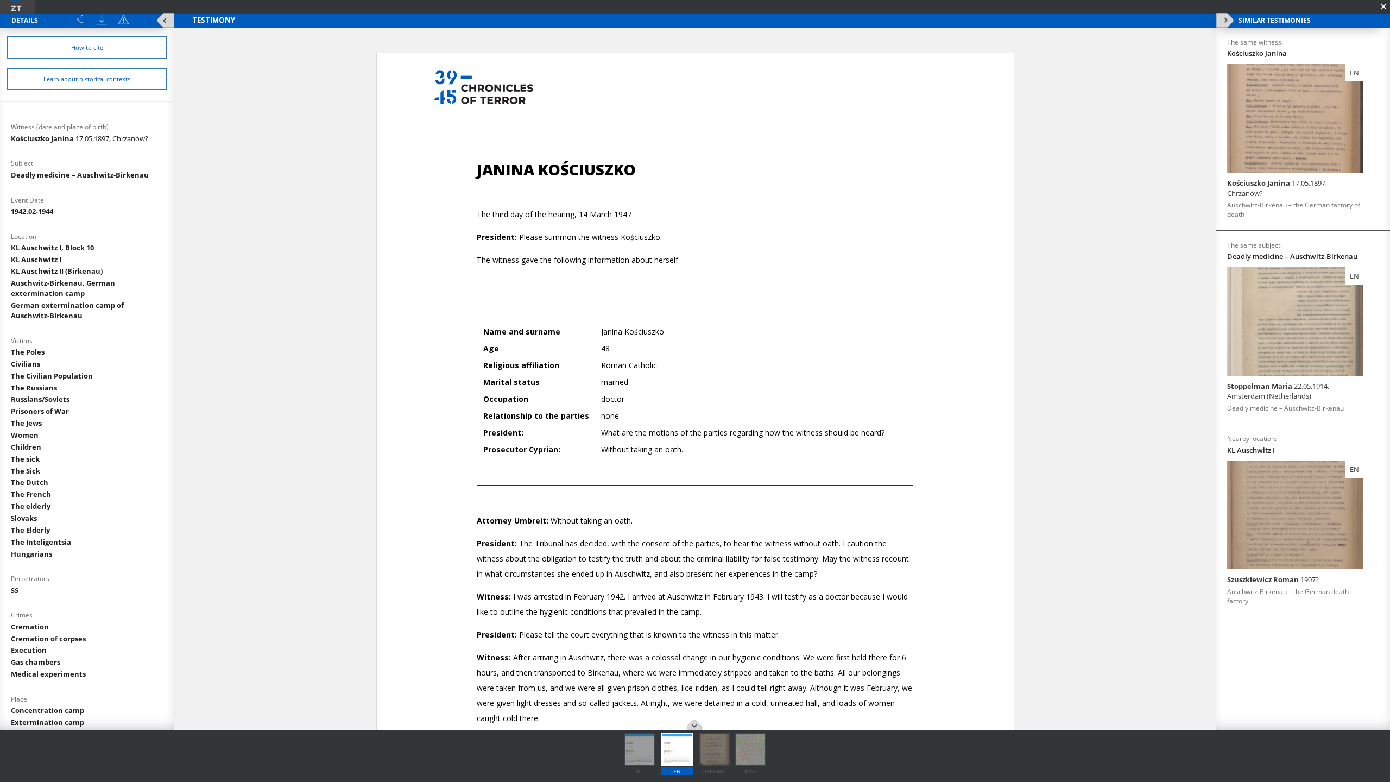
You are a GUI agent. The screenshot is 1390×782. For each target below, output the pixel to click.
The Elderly (30, 530)
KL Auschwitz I (36, 259)
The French (31, 494)
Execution (29, 650)
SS (14, 590)
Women (25, 435)
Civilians (25, 364)
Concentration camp (47, 710)
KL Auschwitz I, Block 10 (52, 248)
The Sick (25, 471)
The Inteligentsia (41, 542)
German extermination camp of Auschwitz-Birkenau (67, 310)
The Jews (26, 423)
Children (26, 447)
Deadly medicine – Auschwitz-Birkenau (80, 175)
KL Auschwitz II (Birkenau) (57, 271)
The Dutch (29, 482)
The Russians (34, 388)
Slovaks (24, 518)
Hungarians (31, 554)
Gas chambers (35, 662)
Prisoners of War (40, 411)
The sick (25, 459)
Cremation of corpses (48, 639)
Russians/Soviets (40, 399)
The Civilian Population (52, 376)
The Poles (28, 352)
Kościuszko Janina (79, 138)
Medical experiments (48, 674)
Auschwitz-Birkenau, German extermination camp (63, 288)
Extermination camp (47, 722)
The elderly (30, 506)
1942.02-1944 (32, 211)
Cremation (30, 627)
